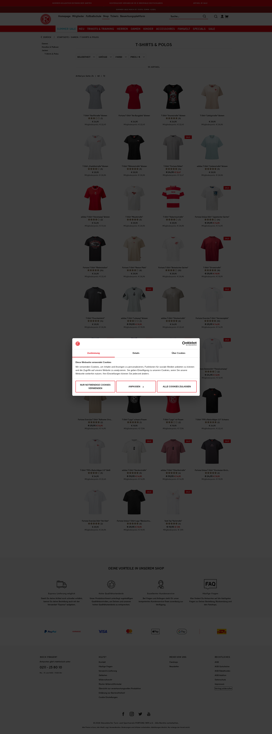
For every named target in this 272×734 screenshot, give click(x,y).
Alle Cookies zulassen (177, 386)
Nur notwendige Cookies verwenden (95, 386)
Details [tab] (136, 353)
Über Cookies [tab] (178, 353)
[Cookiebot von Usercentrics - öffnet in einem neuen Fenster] (184, 344)
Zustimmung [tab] (93, 353)
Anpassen (134, 386)
